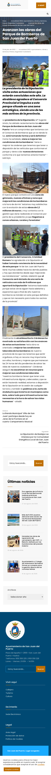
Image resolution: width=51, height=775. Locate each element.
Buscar (39, 463)
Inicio (4, 21)
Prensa (4, 23)
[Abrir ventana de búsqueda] (47, 14)
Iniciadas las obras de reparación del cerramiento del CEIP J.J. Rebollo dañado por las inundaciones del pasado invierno (32, 541)
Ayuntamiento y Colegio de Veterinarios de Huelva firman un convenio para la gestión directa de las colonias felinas (32, 565)
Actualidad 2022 (17, 21)
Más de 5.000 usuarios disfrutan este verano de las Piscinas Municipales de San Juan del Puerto (32, 518)
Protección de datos (15, 735)
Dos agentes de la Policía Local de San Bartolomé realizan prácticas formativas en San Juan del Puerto (32, 495)
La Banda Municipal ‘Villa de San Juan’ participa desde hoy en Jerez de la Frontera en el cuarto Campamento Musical (18, 416)
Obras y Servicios (40, 21)
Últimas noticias (21, 481)
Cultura (9, 696)
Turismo (9, 693)
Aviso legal (10, 732)
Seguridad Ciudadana (16, 23)
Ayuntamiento (29, 21)
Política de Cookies (14, 739)
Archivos (12, 590)
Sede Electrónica (13, 714)
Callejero (9, 689)
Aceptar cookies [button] (12, 769)
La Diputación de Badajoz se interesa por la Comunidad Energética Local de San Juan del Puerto (34, 437)
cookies (41, 764)
